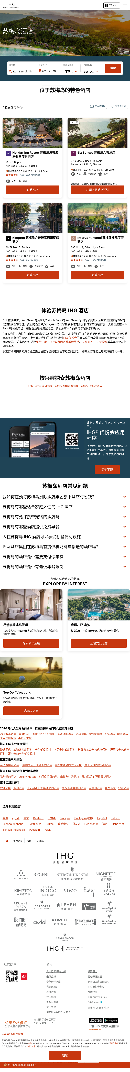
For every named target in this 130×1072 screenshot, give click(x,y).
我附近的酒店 (8, 776)
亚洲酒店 (18, 788)
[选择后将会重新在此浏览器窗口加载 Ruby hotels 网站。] (89, 890)
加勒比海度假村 (22, 749)
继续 (65, 1055)
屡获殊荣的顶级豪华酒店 (96, 776)
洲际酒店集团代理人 (98, 981)
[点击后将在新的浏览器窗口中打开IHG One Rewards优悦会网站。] (65, 948)
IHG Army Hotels (97, 996)
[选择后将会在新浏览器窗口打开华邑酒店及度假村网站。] (108, 890)
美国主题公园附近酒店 (68, 765)
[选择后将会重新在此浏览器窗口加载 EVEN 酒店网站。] (66, 905)
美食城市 (24, 734)
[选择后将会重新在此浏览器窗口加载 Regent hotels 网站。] (41, 874)
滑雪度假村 (95, 734)
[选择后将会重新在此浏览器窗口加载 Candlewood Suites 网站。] (65, 936)
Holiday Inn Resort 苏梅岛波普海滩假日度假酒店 (35, 154)
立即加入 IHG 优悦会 (94, 342)
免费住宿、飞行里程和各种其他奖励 (57, 342)
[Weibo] (24, 976)
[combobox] (22, 71)
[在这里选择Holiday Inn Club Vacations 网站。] (109, 920)
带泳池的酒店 (65, 734)
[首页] (7, 841)
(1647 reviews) (98, 260)
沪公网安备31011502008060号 (22, 1064)
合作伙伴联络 (53, 981)
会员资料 (51, 996)
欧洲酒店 (5, 788)
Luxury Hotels (27, 776)
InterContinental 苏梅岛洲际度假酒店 (100, 239)
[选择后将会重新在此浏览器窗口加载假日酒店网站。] (109, 905)
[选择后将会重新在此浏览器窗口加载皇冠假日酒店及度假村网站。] (21, 905)
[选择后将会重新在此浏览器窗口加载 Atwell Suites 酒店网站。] (60, 920)
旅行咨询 (51, 991)
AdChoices (94, 1001)
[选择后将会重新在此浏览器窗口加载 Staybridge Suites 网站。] (85, 920)
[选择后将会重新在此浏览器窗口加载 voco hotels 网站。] (70, 890)
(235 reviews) (33, 174)
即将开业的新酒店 (44, 734)
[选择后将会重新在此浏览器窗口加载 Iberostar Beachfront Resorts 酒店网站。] (42, 905)
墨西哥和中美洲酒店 (74, 788)
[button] (125, 5)
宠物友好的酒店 (69, 776)
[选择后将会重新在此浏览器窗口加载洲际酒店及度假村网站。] (72, 874)
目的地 (12, 65)
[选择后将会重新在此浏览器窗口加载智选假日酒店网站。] (89, 905)
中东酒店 (110, 788)
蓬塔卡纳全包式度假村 (21, 753)
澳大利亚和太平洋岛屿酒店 (43, 788)
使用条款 (51, 1007)
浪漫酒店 (81, 734)
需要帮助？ (52, 986)
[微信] (11, 976)
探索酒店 (92, 971)
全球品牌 (51, 976)
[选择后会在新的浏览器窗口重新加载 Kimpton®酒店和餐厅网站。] (23, 890)
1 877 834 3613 (44, 1023)
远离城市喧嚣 (8, 734)
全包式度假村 (43, 749)
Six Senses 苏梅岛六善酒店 (96, 152)
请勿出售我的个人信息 (58, 1012)
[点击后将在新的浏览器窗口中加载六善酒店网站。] (21, 874)
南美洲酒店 (95, 788)
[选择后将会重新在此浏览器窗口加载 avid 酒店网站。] (39, 920)
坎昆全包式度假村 (64, 749)
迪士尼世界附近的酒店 (97, 765)
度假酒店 (122, 734)
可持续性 (92, 991)
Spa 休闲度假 (8, 738)
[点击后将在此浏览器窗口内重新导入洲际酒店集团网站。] (65, 858)
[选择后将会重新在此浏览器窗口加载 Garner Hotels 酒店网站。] (20, 920)
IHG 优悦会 (70, 338)
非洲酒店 (123, 788)
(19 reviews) (32, 260)
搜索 (113, 68)
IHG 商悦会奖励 (96, 986)
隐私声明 (31, 1046)
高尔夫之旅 (25, 738)
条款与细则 (52, 1001)
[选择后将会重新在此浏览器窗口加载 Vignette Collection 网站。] (105, 873)
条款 (30, 1043)
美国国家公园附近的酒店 (37, 765)
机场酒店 (110, 734)
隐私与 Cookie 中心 (98, 1007)
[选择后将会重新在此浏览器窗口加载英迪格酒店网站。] (48, 890)
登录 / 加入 (113, 5)
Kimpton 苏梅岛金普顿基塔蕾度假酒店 (35, 239)
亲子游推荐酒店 (9, 765)
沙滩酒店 (5, 749)
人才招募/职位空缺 (56, 971)
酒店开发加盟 (95, 976)
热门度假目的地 (48, 776)
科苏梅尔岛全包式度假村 (93, 749)
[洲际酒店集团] (11, 5)
